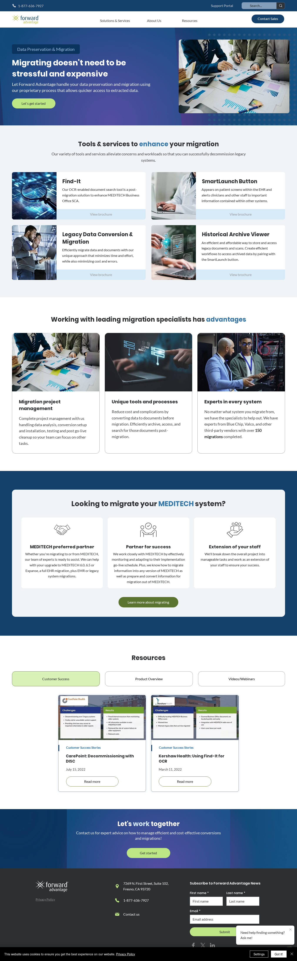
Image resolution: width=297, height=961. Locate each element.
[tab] (56, 678)
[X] (202, 945)
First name (199, 893)
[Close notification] (290, 930)
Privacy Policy (45, 899)
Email (195, 911)
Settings (259, 954)
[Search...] (280, 5)
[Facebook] (193, 945)
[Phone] (117, 900)
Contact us (131, 914)
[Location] (117, 886)
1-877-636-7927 (136, 900)
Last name (235, 893)
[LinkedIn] (212, 945)
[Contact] (117, 914)
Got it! (279, 954)
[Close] (291, 954)
